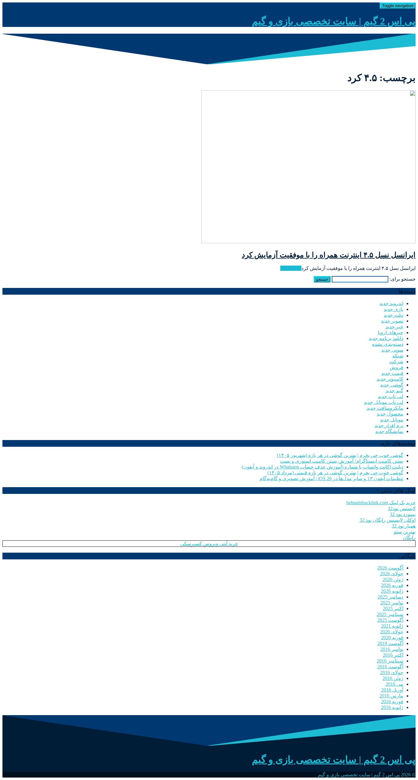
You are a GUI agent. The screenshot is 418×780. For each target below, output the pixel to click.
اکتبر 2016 (393, 655)
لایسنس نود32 (402, 508)
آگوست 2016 (390, 666)
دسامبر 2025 (390, 596)
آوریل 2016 (392, 689)
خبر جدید (394, 326)
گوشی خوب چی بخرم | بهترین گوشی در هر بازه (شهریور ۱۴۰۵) (340, 455)
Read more (290, 268)
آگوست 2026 (390, 567)
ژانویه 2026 (392, 591)
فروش (396, 367)
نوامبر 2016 (391, 649)
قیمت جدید (392, 373)
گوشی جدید (391, 384)
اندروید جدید (391, 303)
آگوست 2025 (390, 620)
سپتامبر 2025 (390, 614)
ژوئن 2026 (393, 579)
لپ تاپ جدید (390, 396)
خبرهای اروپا (390, 332)
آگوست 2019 (390, 643)
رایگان (409, 537)
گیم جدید (394, 390)
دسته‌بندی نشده (387, 344)
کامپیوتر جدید (390, 379)
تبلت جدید (393, 315)
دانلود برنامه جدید (386, 338)
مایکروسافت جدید (385, 408)
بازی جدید (393, 309)
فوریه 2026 (392, 585)
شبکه (397, 355)
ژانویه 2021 (392, 626)
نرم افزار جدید (389, 425)
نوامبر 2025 (391, 602)
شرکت (396, 361)
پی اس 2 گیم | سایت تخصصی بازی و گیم (334, 21)
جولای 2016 (391, 672)
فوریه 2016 (392, 701)
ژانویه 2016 (392, 707)
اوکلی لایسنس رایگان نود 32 (388, 520)
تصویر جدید (392, 320)
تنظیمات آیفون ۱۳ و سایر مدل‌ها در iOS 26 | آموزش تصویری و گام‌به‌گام (331, 478)
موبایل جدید (391, 419)
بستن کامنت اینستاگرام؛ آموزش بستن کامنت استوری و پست (341, 461)
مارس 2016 (391, 695)
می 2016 (394, 684)
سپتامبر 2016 (390, 660)
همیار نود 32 (404, 525)
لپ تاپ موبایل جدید (383, 402)
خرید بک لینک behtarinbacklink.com (381, 502)
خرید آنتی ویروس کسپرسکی (209, 543)
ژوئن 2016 (393, 678)
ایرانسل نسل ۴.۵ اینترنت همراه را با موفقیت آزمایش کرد (329, 255)
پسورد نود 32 (403, 514)
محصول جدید (390, 413)
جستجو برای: (403, 279)
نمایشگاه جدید (389, 431)
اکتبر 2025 (393, 608)
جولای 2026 (391, 573)
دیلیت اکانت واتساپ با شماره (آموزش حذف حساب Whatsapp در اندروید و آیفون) (322, 466)
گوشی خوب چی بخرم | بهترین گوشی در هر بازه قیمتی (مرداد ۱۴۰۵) (335, 472)
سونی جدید (392, 350)
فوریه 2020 (392, 637)
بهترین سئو (405, 531)
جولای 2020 (391, 631)
